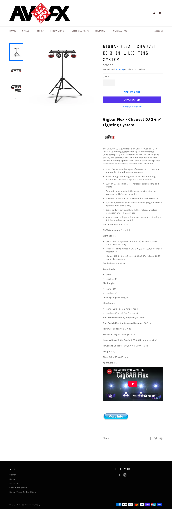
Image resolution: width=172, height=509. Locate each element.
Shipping (120, 69)
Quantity (106, 77)
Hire (40, 30)
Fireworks (57, 30)
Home (12, 30)
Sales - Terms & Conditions (22, 492)
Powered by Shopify (32, 505)
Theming (100, 30)
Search (12, 474)
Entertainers (80, 30)
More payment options (132, 106)
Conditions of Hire (18, 487)
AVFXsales (20, 505)
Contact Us (120, 30)
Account (159, 31)
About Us (13, 483)
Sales (26, 30)
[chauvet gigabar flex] (116, 429)
